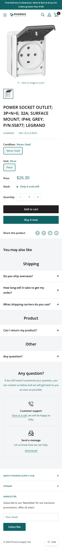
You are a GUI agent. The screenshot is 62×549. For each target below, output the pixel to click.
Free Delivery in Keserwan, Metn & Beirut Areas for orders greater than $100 (31, 4)
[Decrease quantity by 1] (20, 197)
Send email (31, 450)
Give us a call (19, 415)
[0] (56, 15)
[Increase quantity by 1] (37, 197)
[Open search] (43, 15)
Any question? (12, 356)
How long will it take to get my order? (23, 290)
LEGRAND (8, 133)
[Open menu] (5, 15)
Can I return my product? (20, 330)
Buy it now (31, 220)
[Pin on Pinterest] (43, 232)
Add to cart (31, 209)
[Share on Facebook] (37, 232)
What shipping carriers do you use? (26, 304)
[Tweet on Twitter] (50, 232)
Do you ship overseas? (18, 276)
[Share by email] (56, 232)
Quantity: (9, 197)
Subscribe (14, 527)
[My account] (49, 15)
